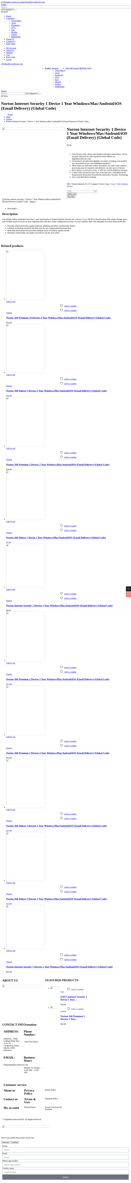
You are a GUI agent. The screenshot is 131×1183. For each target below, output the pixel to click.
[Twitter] (13, 1074)
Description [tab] (12, 208)
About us (9, 1090)
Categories (10, 18)
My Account (11, 48)
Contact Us (10, 41)
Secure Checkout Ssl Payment (53, 1108)
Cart (8, 55)
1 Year (118, 184)
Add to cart (72, 194)
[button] (4, 4)
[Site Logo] (23, 2)
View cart (5, 1142)
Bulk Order (10, 44)
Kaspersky (15, 25)
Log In (9, 59)
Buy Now (71, 197)
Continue (15, 1142)
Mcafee (14, 32)
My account (11, 1107)
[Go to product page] (68, 275)
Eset (13, 30)
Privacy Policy (29, 1092)
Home (8, 16)
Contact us (11, 1099)
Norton (14, 34)
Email (4, 1153)
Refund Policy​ (30, 1107)
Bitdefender (16, 37)
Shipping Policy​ (51, 1098)
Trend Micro (16, 21)
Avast (13, 23)
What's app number (10, 1161)
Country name (8, 1168)
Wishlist (9, 53)
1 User (112, 184)
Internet (125, 184)
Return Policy (50, 1090)
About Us (10, 39)
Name (4, 1146)
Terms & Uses (30, 1100)
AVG (13, 28)
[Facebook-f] (7, 1074)
